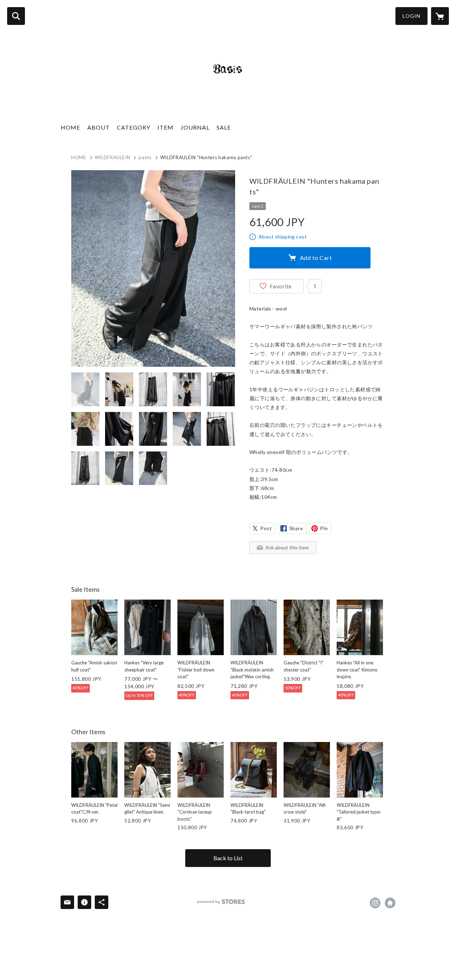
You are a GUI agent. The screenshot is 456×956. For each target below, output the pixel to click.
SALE (224, 127)
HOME (70, 127)
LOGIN (411, 16)
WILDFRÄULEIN (112, 157)
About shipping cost (283, 237)
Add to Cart (316, 257)
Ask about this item (287, 547)
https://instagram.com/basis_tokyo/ (375, 903)
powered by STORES (221, 901)
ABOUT (98, 127)
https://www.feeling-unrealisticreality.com (390, 903)
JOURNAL (195, 127)
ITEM (165, 127)
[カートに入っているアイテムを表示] (440, 16)
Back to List (228, 858)
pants (145, 157)
